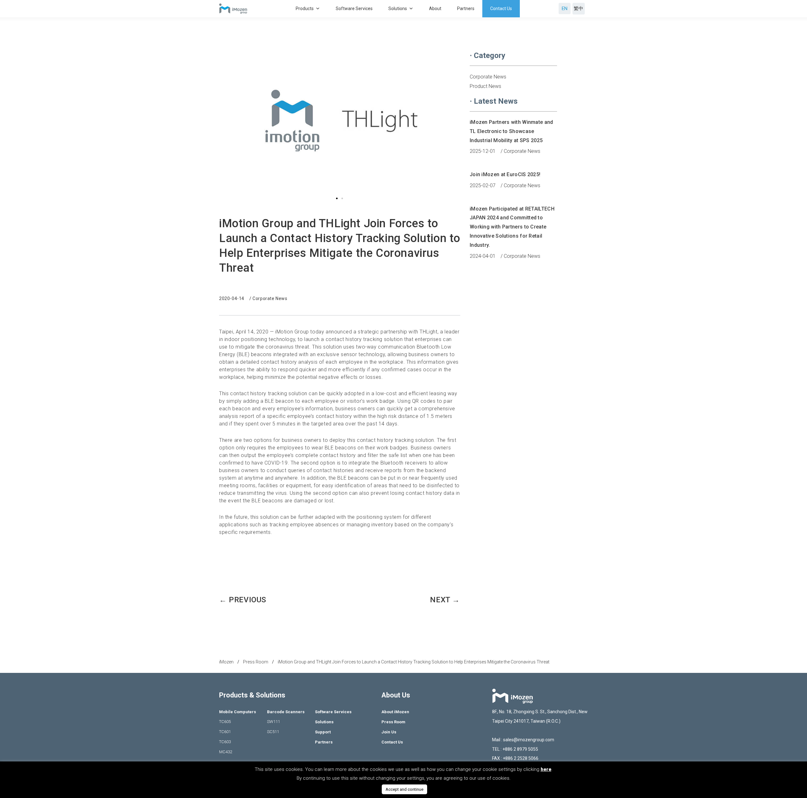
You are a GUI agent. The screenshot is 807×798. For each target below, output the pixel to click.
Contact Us (501, 8)
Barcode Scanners (286, 711)
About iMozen (395, 711)
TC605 (225, 721)
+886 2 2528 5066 (520, 758)
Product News (485, 86)
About (435, 8)
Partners (465, 8)
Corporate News (270, 298)
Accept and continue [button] (404, 789)
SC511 (273, 731)
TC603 (225, 741)
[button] (337, 198)
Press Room (393, 722)
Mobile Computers (237, 711)
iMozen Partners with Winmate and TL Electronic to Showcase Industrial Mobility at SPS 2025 (511, 131)
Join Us (388, 732)
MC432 (225, 751)
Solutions (397, 8)
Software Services (354, 8)
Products (305, 8)
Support (323, 732)
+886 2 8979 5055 (520, 749)
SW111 (273, 721)
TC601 (225, 731)
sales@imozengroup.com (528, 739)
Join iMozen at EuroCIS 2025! (505, 174)
